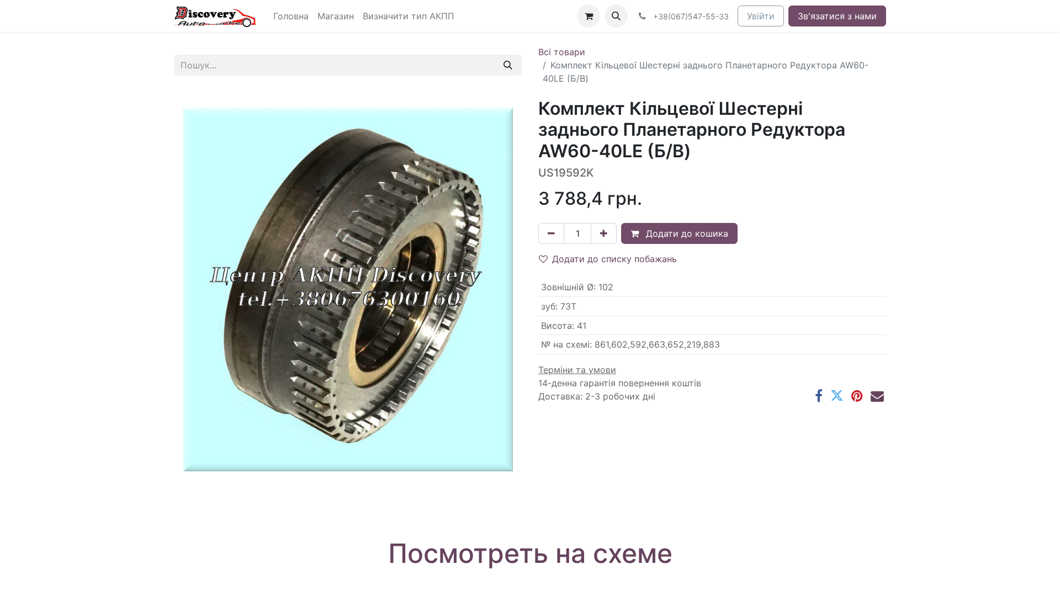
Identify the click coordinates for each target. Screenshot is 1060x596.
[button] (616, 16)
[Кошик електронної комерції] (588, 16)
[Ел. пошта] (877, 395)
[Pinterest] (857, 395)
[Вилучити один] (551, 233)
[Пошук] (508, 65)
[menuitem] (291, 16)
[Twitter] (837, 395)
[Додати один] (604, 233)
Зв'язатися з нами (837, 16)
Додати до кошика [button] (685, 233)
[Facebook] (819, 395)
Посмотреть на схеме (530, 553)
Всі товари (561, 51)
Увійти (761, 16)
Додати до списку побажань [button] (614, 258)
